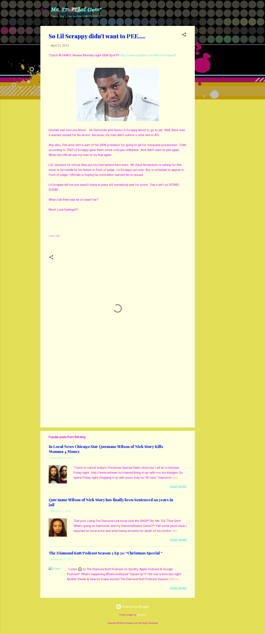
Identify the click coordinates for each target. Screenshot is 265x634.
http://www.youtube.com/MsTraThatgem (147, 55)
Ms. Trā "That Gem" (75, 10)
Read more (178, 487)
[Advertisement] (211, 88)
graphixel (141, 614)
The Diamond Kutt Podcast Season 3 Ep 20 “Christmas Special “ (106, 553)
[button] (184, 35)
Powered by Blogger (135, 607)
